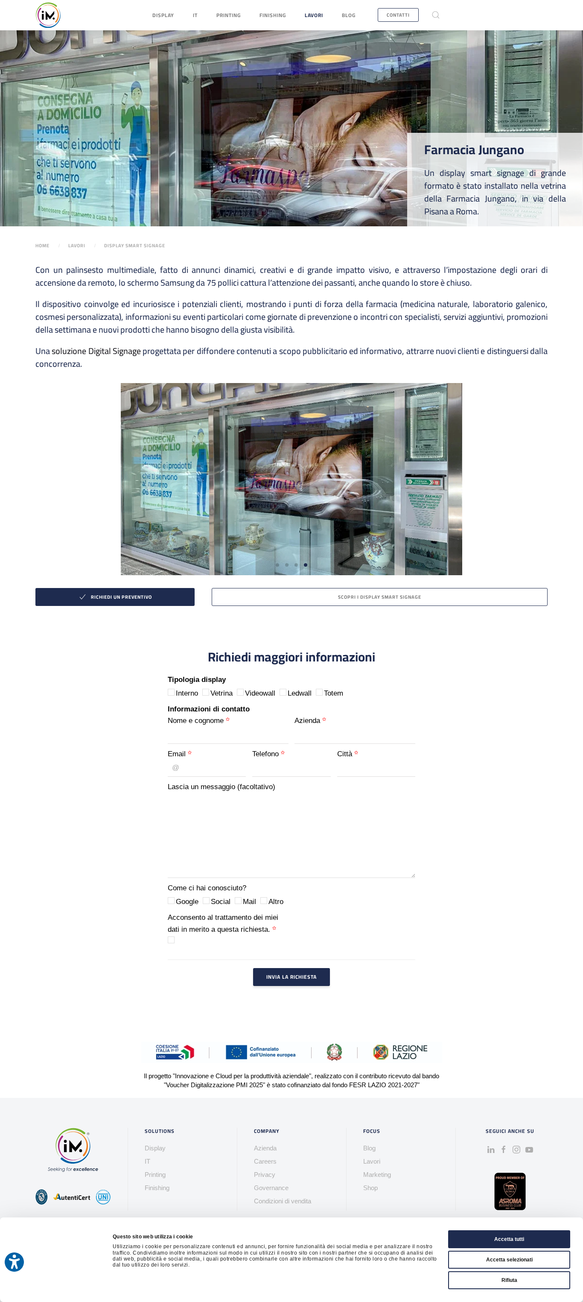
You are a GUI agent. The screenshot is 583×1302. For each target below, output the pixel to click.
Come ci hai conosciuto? (207, 888)
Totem (333, 693)
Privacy (264, 1174)
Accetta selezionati (509, 1260)
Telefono (266, 754)
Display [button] (163, 15)
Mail (249, 902)
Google (187, 902)
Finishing (272, 15)
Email (178, 754)
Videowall (260, 693)
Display (155, 1148)
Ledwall (300, 693)
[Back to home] (48, 15)
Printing (155, 1174)
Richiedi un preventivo (121, 597)
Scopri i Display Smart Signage (379, 597)
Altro (275, 902)
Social (220, 902)
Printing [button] (228, 15)
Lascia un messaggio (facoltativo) (221, 787)
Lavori (314, 15)
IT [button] (195, 15)
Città (345, 754)
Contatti (398, 15)
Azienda (308, 721)
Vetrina (221, 693)
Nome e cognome (197, 721)
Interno (187, 693)
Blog (349, 15)
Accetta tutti (509, 1239)
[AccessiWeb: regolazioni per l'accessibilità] (14, 1262)
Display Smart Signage (134, 245)
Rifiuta (509, 1280)
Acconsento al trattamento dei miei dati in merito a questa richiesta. (223, 923)
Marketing (377, 1174)
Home (42, 245)
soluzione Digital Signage (95, 351)
